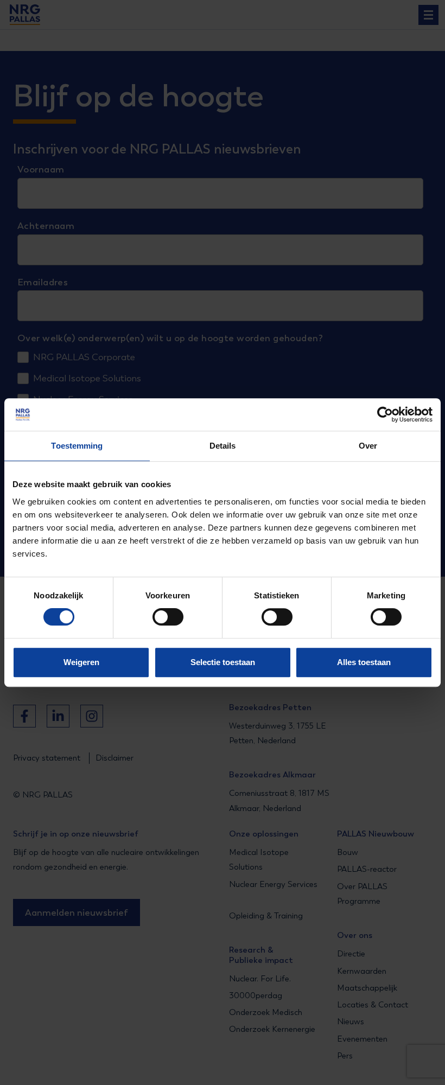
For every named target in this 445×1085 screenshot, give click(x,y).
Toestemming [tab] (77, 445)
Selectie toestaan (222, 662)
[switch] (158, 617)
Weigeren (81, 662)
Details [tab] (222, 445)
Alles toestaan (364, 662)
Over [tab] (368, 445)
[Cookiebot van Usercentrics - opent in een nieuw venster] (385, 414)
